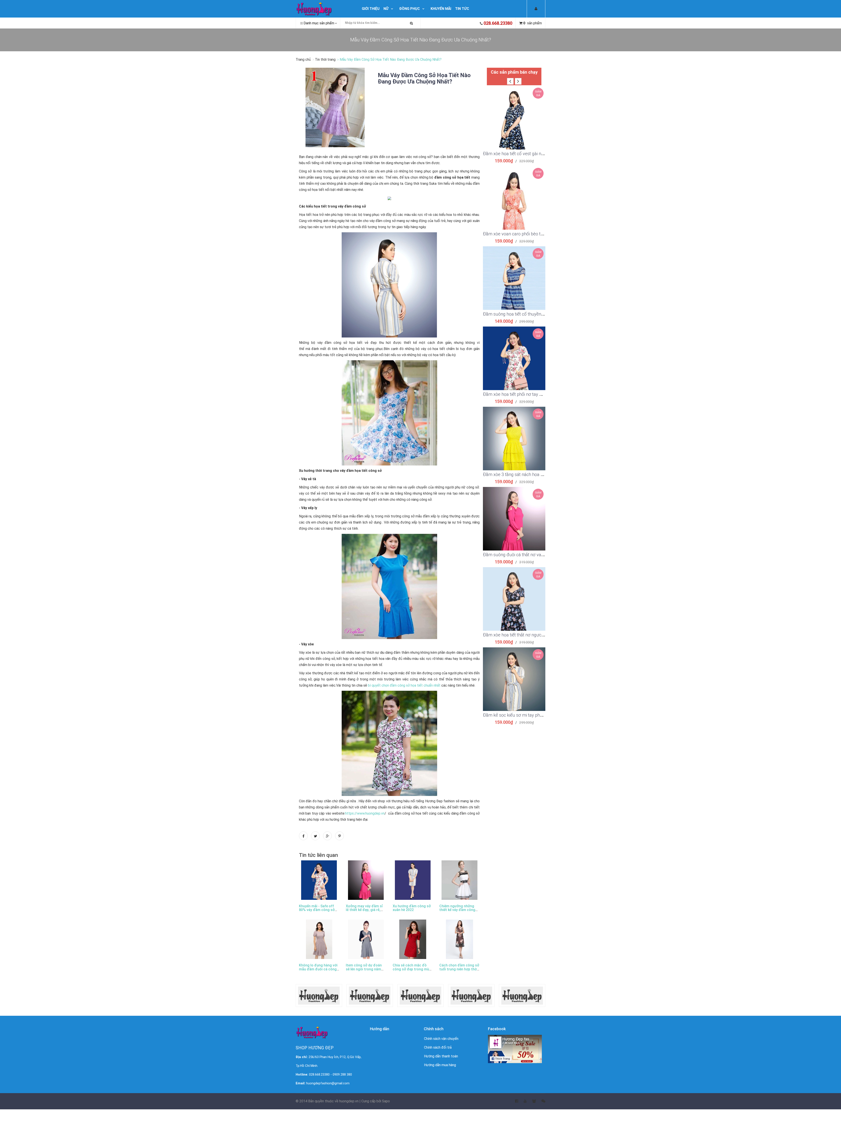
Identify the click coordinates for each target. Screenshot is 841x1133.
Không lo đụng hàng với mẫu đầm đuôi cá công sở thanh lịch (318, 969)
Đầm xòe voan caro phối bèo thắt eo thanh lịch (527, 233)
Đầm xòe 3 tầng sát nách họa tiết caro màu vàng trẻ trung (538, 474)
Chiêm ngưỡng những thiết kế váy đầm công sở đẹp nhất (457, 910)
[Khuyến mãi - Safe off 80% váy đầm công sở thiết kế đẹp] (319, 880)
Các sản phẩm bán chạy (514, 72)
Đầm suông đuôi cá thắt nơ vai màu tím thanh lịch (531, 554)
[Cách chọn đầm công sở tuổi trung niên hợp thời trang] (459, 939)
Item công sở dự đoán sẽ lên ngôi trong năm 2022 (364, 969)
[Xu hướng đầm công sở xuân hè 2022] (413, 880)
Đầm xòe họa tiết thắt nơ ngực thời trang (522, 635)
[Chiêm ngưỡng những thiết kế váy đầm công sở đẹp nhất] (459, 880)
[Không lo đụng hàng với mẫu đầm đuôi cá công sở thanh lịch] (319, 939)
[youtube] (522, 1101)
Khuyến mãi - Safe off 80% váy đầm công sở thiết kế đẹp (317, 910)
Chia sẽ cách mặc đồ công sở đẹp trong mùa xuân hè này (412, 969)
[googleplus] (531, 1101)
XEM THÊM (514, 112)
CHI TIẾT (514, 123)
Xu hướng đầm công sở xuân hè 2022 (412, 908)
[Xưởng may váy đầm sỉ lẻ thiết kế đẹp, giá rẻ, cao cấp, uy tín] (366, 880)
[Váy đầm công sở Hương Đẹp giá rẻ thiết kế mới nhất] (324, 9)
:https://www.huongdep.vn (365, 813)
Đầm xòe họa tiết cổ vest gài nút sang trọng (525, 153)
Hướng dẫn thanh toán (441, 1056)
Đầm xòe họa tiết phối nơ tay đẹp (515, 394)
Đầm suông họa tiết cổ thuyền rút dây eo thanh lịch (532, 314)
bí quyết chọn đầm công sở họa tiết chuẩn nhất (403, 685)
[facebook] (514, 1101)
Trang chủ (304, 59)
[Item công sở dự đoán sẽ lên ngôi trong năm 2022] (366, 939)
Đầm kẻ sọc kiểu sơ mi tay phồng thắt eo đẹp (526, 715)
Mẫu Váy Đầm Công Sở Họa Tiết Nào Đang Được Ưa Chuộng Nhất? (424, 78)
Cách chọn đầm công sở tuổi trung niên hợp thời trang (459, 969)
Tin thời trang (325, 59)
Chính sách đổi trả (438, 1047)
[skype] (540, 1101)
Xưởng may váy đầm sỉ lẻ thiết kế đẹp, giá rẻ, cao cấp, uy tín (364, 910)
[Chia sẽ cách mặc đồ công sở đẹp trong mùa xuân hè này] (412, 939)
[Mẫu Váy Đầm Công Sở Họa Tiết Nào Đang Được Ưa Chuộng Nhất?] (335, 107)
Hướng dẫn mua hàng (440, 1065)
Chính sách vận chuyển (441, 1039)
